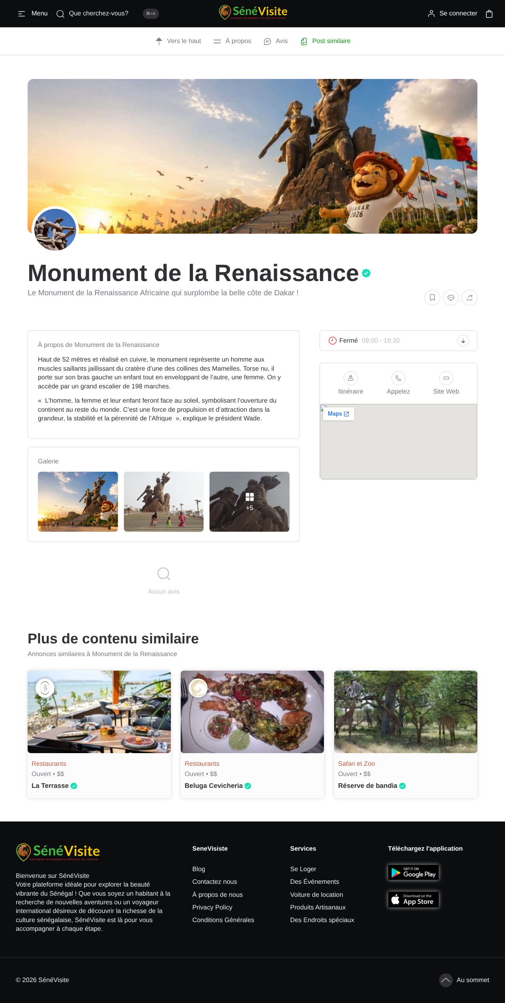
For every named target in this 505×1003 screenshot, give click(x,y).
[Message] (451, 298)
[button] (489, 14)
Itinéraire (350, 391)
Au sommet (473, 980)
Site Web (446, 391)
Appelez (398, 391)
